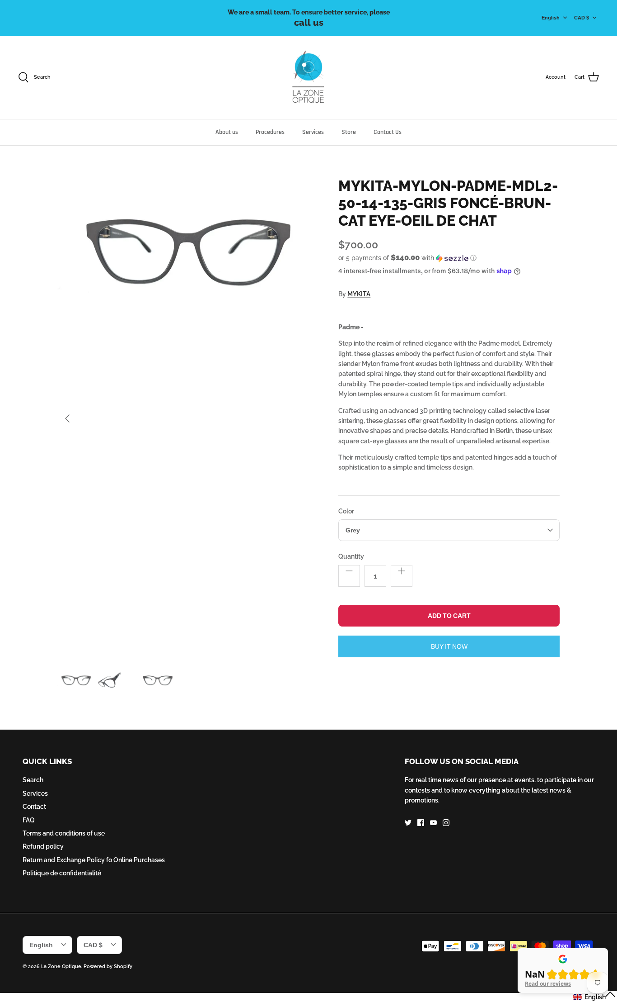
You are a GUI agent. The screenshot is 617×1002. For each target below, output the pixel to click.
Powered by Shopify (108, 966)
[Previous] (67, 418)
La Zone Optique (61, 966)
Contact (34, 806)
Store (348, 132)
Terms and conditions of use (64, 833)
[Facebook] (420, 822)
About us (226, 132)
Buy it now (449, 646)
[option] (188, 418)
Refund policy (43, 846)
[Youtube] (433, 822)
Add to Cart (449, 615)
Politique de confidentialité (62, 873)
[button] (407, 257)
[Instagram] (446, 822)
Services (313, 132)
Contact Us (388, 132)
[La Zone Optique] (308, 77)
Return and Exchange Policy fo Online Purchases (94, 860)
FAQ (29, 820)
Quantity (351, 556)
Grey (353, 530)
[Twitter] (408, 822)
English (551, 17)
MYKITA (358, 294)
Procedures (270, 132)
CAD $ (581, 17)
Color (346, 511)
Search (33, 780)
